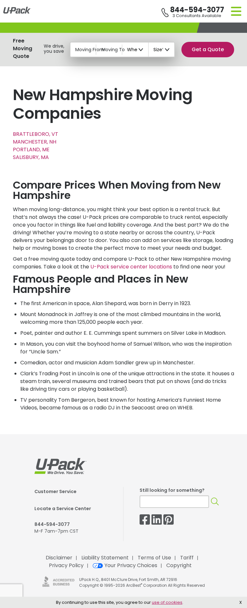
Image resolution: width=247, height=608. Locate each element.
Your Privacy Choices (131, 565)
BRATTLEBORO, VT (35, 134)
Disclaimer (59, 557)
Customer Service (55, 491)
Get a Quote (208, 49)
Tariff (187, 557)
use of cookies (167, 602)
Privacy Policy (66, 565)
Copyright (179, 565)
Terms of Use (154, 557)
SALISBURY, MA (31, 157)
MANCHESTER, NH (34, 141)
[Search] (215, 501)
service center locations (131, 266)
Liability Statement (105, 557)
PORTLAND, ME (31, 149)
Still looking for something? (172, 490)
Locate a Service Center (62, 508)
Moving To (113, 49)
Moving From (89, 49)
